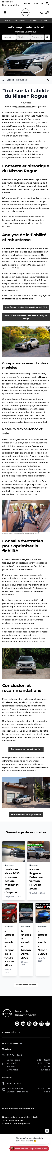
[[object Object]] (48, 79)
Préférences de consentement (18, 1108)
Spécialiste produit (24, 107)
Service (33, 21)
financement (32, 761)
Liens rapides (9, 1032)
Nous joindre (10, 1043)
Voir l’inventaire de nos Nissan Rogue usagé (26, 317)
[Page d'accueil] (3, 80)
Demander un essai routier (26, 749)
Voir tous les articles (26, 985)
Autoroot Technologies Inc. (16, 1123)
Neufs (7, 21)
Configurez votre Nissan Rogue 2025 (26, 307)
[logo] (25, 12)
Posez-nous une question (26, 814)
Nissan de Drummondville (10, 3)
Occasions (20, 21)
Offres (44, 21)
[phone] (41, 12)
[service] (47, 12)
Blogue (10, 80)
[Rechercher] (47, 3)
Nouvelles (21, 80)
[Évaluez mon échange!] (47, 37)
